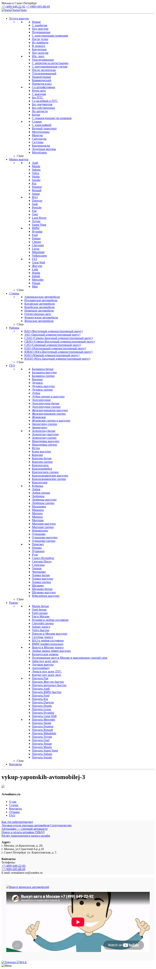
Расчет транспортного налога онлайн (26, 835)
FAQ (12, 815)
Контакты (15, 808)
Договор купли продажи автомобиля (25, 825)
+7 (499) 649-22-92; (14, 865)
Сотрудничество (61, 825)
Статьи (13, 805)
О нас (13, 801)
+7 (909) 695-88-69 (38, 6)
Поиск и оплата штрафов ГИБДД (23, 832)
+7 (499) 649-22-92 (13, 6)
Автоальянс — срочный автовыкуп (25, 828)
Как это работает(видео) (17, 822)
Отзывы (14, 812)
